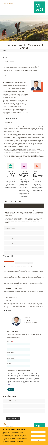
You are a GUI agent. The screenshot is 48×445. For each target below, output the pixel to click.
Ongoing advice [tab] (19, 263)
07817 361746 (29, 320)
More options (38, 440)
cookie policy (14, 441)
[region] (24, 436)
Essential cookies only (38, 436)
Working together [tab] (9, 262)
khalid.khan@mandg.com (31, 322)
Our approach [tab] (28, 263)
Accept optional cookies (38, 432)
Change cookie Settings (13, 418)
